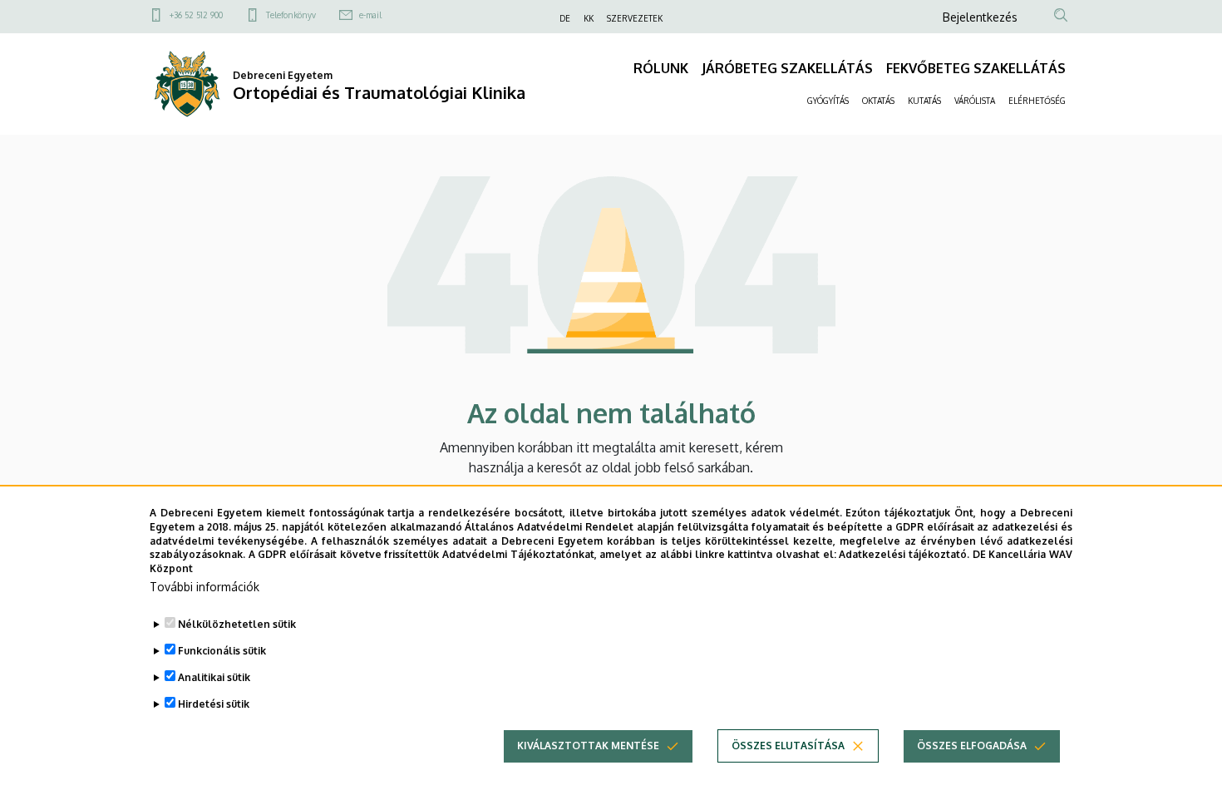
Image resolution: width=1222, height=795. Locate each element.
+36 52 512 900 (196, 15)
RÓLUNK (660, 68)
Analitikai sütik (214, 677)
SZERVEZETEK (635, 18)
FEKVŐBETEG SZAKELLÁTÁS (976, 68)
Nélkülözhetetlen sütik (237, 624)
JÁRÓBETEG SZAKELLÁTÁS (787, 68)
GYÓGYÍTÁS (828, 101)
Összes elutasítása (788, 745)
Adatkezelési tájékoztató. (904, 554)
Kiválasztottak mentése (588, 745)
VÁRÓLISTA (974, 101)
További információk (204, 587)
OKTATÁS (878, 101)
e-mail (370, 15)
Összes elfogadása (972, 745)
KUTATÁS (924, 101)
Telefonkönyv (291, 15)
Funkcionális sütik (222, 650)
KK (589, 18)
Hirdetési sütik (213, 704)
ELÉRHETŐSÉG (1037, 101)
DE (564, 18)
